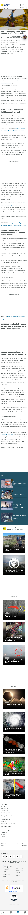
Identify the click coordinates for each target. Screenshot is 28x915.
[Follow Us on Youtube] (10, 857)
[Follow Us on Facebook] (3, 857)
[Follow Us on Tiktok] (14, 857)
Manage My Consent (6, 815)
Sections (22, 7)
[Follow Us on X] (21, 857)
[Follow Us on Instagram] (7, 857)
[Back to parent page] (4, 6)
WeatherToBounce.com (8, 435)
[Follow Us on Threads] (17, 857)
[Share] (2, 37)
